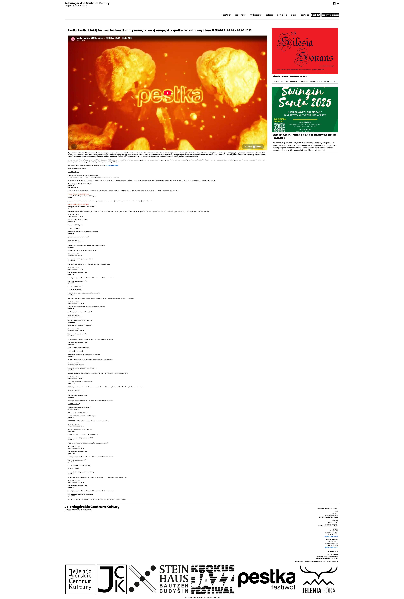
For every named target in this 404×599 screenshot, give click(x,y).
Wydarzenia (255, 15)
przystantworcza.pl (331, 547)
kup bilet (315, 15)
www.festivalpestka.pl (112, 165)
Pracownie (240, 15)
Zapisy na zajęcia (330, 15)
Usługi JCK (282, 15)
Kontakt (304, 15)
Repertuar (226, 15)
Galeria (269, 15)
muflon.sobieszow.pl (331, 537)
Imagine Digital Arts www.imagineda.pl (206, 597)
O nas (293, 15)
